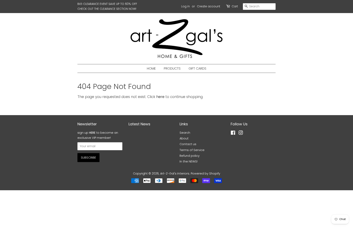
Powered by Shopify (205, 173)
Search (185, 133)
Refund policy (190, 156)
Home (151, 68)
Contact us (188, 144)
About (184, 138)
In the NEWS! (189, 161)
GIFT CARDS (197, 68)
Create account (208, 6)
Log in (185, 6)
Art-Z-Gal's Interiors (174, 173)
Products (172, 68)
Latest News (139, 124)
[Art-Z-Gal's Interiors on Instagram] (240, 133)
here (160, 96)
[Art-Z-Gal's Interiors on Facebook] (233, 133)
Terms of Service (192, 150)
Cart (235, 6)
